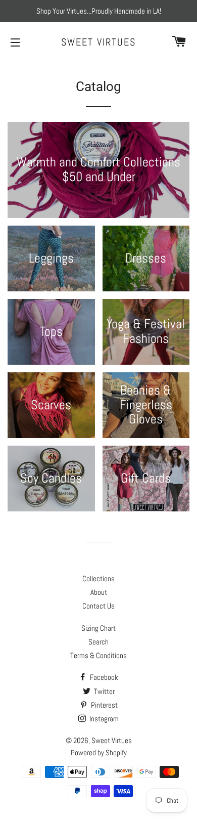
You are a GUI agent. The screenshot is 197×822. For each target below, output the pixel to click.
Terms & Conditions (98, 655)
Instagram (103, 718)
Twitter (103, 691)
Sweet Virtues (98, 42)
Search (98, 641)
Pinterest (103, 705)
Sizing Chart (98, 628)
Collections (98, 578)
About (98, 592)
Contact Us (98, 606)
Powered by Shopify (99, 752)
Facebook (103, 677)
